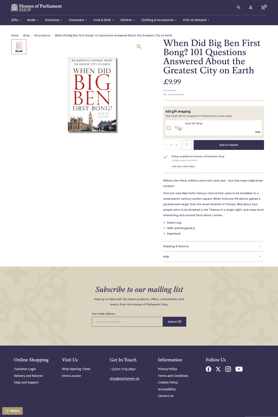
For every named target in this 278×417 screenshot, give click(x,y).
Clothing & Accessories (157, 20)
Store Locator (71, 376)
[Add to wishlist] (273, 5)
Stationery (52, 20)
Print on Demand (194, 20)
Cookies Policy (168, 382)
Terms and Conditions (173, 376)
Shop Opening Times (76, 369)
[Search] (239, 7)
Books (31, 20)
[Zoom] (139, 47)
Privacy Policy (167, 369)
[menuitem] (17, 20)
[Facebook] (208, 371)
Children (126, 20)
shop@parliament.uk (124, 379)
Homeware (76, 20)
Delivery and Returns (28, 376)
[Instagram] (228, 371)
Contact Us (165, 396)
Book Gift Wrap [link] (194, 123)
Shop (26, 35)
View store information (183, 166)
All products (42, 35)
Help (166, 256)
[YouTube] (239, 370)
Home (15, 35)
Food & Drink (102, 20)
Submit (172, 322)
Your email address (103, 313)
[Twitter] (218, 370)
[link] (178, 128)
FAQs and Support (26, 382)
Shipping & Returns (176, 246)
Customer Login (25, 369)
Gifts (14, 20)
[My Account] (251, 7)
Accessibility (167, 389)
